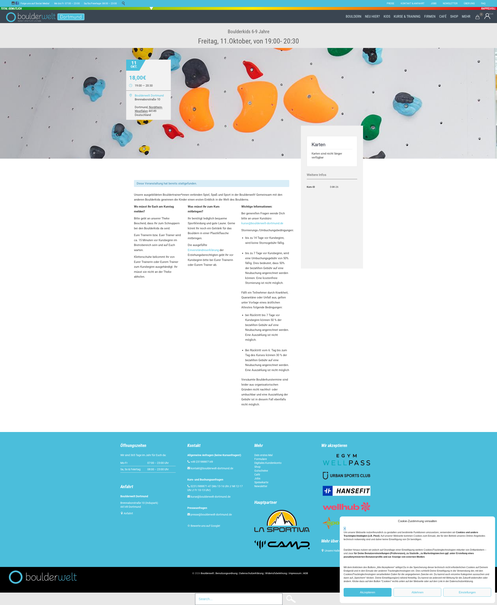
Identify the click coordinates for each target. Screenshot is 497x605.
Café (257, 474)
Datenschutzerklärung (251, 573)
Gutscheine (261, 470)
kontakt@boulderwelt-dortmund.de (212, 468)
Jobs (257, 478)
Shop (257, 466)
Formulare (260, 459)
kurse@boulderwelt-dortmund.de (262, 223)
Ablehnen (417, 592)
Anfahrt (128, 513)
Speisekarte (261, 482)
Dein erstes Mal (263, 455)
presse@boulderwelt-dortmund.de (209, 514)
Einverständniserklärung (203, 250)
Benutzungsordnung (226, 573)
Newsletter (260, 486)
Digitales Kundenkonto (268, 462)
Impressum (295, 573)
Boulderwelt (207, 573)
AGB (305, 573)
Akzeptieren (367, 592)
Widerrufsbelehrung (276, 573)
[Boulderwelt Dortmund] (45, 16)
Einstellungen (467, 592)
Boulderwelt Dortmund (149, 95)
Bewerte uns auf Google (205, 525)
